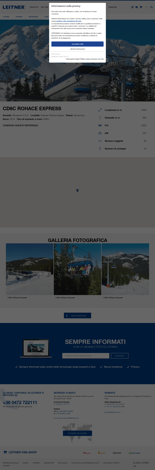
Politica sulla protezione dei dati (92, 59)
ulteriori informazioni (77, 49)
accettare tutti (77, 44)
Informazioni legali (72, 59)
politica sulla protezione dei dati (69, 21)
